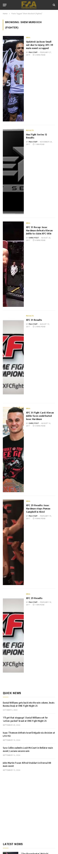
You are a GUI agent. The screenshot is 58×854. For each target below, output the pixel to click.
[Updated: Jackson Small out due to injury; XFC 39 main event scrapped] (13, 78)
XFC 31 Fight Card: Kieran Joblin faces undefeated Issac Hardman (40, 416)
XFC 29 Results (34, 598)
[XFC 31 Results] (13, 357)
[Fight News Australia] (29, 5)
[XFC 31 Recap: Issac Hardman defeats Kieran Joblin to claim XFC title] (13, 264)
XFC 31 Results (34, 319)
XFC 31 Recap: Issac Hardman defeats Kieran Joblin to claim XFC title (39, 230)
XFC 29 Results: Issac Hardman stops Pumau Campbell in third (38, 508)
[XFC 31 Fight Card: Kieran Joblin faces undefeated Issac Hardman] (13, 449)
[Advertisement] (29, 807)
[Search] (53, 5)
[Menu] (4, 5)
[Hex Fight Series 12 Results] (13, 171)
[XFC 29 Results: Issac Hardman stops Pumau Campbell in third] (13, 542)
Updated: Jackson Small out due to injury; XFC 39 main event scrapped (39, 45)
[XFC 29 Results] (13, 635)
